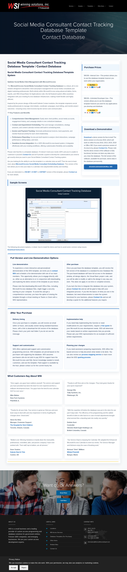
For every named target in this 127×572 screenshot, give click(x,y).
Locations (53, 528)
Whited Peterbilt (73, 452)
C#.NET (34, 172)
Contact (111, 6)
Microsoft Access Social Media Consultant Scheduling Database (40, 164)
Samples (80, 6)
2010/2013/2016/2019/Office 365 (100, 167)
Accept (13, 568)
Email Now (63, 493)
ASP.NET (42, 172)
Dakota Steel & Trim (17, 452)
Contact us (73, 172)
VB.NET (28, 172)
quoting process (84, 357)
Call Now (63, 500)
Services (71, 6)
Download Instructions (16, 250)
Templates (90, 6)
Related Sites (54, 544)
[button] (28, 215)
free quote (105, 326)
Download (88, 137)
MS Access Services (56, 532)
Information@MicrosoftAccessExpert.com (99, 542)
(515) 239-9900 (92, 536)
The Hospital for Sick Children (21, 425)
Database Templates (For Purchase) (61, 536)
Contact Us (27, 154)
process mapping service (91, 354)
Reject (24, 568)
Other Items (101, 6)
